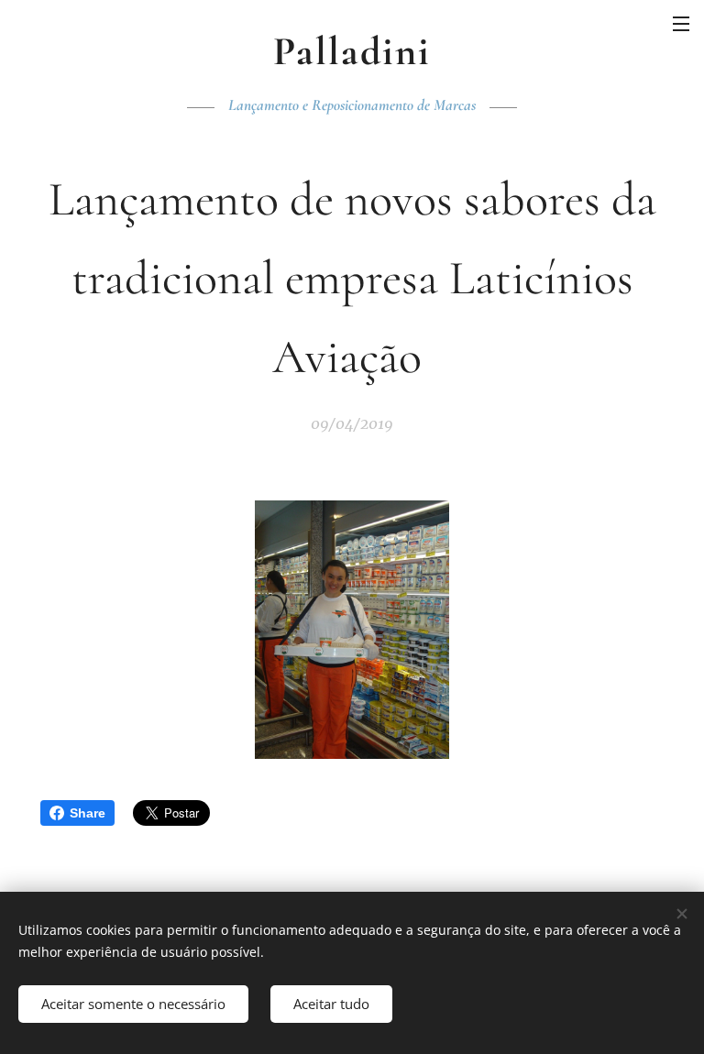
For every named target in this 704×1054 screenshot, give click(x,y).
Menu (681, 23)
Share (87, 813)
